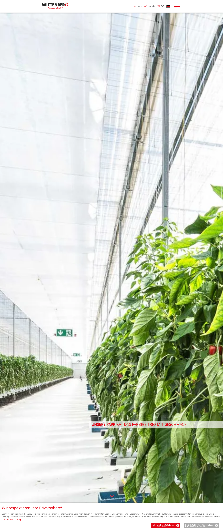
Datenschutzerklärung (11, 519)
